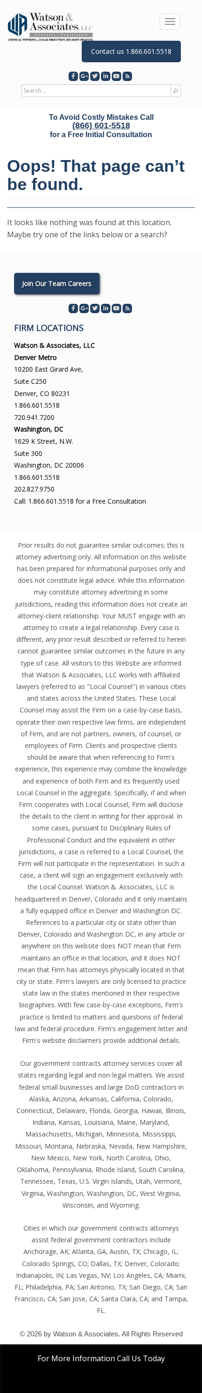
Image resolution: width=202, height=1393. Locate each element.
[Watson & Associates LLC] (50, 27)
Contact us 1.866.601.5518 (131, 51)
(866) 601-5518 (101, 125)
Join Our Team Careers (57, 283)
